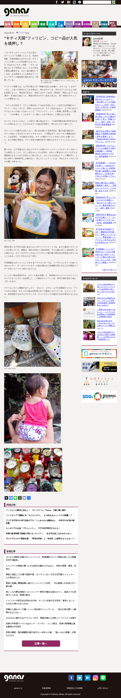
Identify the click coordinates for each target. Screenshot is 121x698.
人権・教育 (25, 24)
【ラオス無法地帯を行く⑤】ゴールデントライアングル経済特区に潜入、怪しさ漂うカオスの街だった (106, 289)
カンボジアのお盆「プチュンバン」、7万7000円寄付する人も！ (33, 528)
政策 (16, 24)
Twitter (62, 2)
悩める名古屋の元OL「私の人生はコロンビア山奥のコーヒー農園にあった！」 (106, 324)
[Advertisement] (60, 662)
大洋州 (86, 24)
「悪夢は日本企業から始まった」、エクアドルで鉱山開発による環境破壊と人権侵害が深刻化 (106, 313)
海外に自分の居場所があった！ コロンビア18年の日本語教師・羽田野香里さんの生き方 (106, 301)
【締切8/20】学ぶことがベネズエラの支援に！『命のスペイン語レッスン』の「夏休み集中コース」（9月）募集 (105, 202)
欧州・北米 (113, 24)
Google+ (68, 2)
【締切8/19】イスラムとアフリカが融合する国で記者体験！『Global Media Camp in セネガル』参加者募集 (105, 151)
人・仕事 (60, 24)
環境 (43, 24)
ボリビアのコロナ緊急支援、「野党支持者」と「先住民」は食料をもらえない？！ (41, 539)
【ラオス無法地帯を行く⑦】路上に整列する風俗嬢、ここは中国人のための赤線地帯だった (106, 335)
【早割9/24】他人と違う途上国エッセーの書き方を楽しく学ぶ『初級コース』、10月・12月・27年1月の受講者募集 (105, 119)
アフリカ (95, 24)
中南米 (104, 24)
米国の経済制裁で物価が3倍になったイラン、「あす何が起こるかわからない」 (39, 533)
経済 (34, 24)
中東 (78, 24)
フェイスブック (56, 2)
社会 (51, 24)
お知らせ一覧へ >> (109, 270)
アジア (69, 24)
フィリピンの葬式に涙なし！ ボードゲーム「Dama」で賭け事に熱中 (36, 510)
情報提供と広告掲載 (75, 688)
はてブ (74, 2)
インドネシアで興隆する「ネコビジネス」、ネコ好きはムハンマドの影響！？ (39, 515)
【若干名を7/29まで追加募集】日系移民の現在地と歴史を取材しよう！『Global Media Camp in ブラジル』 (105, 136)
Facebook (71, 677)
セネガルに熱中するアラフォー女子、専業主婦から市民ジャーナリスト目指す (41, 618)
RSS (79, 2)
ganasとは (18, 688)
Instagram (95, 677)
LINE (103, 677)
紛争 (8, 24)
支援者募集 (46, 688)
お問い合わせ (102, 688)
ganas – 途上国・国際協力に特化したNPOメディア (17, 12)
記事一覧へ (41, 643)
